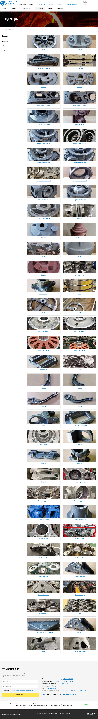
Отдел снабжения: (47, 681)
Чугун (5, 50)
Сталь (5, 46)
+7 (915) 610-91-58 (69, 691)
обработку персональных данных (23, 690)
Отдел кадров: (46, 686)
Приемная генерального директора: (52, 679)
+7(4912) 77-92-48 (63, 683)
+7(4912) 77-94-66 (56, 686)
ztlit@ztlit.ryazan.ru (72, 4)
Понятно (87, 704)
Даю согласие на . (18, 690)
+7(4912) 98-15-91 (68, 679)
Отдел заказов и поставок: (49, 683)
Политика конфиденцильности (11, 714)
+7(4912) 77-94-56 (81, 691)
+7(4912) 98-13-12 (58, 681)
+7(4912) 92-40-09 (51, 688)
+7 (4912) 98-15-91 (60, 4)
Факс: (43, 688)
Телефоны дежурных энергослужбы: (53, 691)
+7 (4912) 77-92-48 (40, 4)
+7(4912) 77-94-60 (69, 681)
